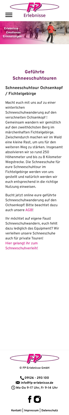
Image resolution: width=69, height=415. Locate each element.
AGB (28, 210)
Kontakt (16, 410)
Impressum (31, 410)
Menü (8, 15)
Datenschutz (49, 410)
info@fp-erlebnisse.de (37, 383)
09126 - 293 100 (37, 378)
